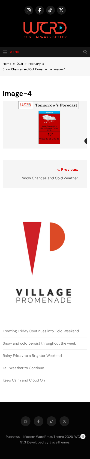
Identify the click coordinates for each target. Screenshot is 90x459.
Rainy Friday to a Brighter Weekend (32, 355)
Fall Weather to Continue (23, 367)
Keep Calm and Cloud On (24, 380)
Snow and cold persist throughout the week (39, 343)
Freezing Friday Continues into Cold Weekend (41, 331)
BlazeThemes (59, 442)
